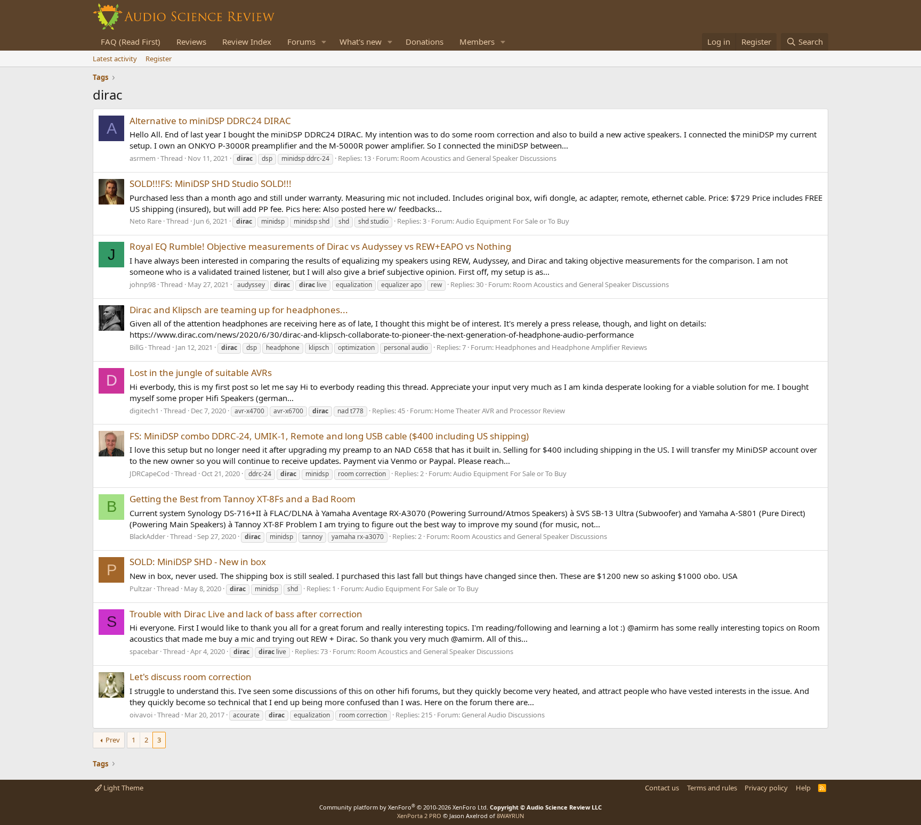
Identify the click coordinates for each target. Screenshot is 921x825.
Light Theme (122, 788)
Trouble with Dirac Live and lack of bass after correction (246, 614)
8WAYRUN (510, 816)
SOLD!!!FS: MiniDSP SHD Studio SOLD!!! (211, 183)
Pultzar (141, 588)
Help (803, 788)
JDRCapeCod (149, 473)
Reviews (191, 41)
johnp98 (143, 284)
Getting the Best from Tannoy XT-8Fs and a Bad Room (243, 499)
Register (159, 58)
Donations (424, 41)
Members (477, 41)
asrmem (143, 158)
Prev (113, 740)
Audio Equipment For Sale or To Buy (512, 221)
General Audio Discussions (503, 715)
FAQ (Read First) (130, 41)
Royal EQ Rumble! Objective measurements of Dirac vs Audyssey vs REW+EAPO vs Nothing (320, 246)
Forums (301, 41)
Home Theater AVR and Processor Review (499, 410)
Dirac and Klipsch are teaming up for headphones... (239, 310)
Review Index (246, 41)
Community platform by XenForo (403, 807)
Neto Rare (145, 221)
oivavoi (141, 715)
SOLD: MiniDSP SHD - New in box (198, 562)
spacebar (144, 651)
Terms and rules (712, 788)
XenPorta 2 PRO (419, 816)
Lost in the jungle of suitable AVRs (201, 372)
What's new (361, 41)
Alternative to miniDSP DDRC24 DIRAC (210, 121)
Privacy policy (766, 788)
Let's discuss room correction (191, 677)
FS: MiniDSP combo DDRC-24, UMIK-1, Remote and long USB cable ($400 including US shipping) (329, 436)
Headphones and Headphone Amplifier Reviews (571, 347)
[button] (324, 42)
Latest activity (115, 58)
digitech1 (144, 410)
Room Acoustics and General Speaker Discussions (478, 158)
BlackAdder (147, 536)
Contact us (662, 788)
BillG (136, 347)
